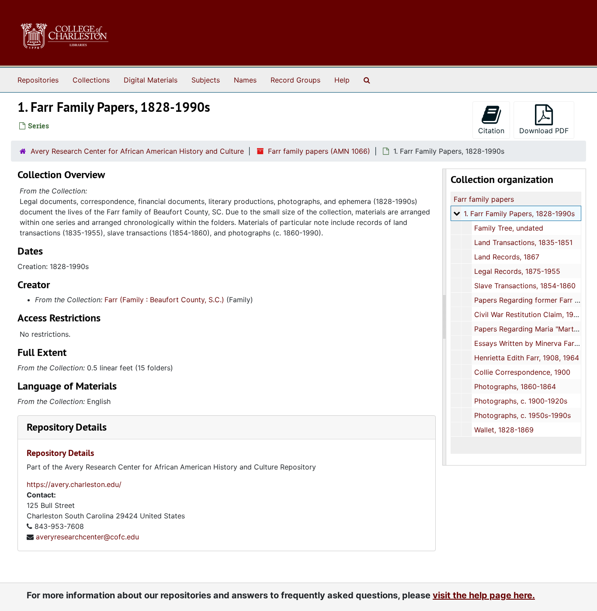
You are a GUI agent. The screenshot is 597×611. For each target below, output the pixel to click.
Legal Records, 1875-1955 (517, 271)
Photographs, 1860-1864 (515, 386)
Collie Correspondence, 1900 (522, 372)
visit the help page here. (484, 595)
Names (245, 80)
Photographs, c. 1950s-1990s (522, 415)
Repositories (38, 80)
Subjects (205, 80)
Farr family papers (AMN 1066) (319, 151)
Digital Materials (150, 80)
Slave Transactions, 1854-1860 (525, 285)
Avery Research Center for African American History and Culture (137, 151)
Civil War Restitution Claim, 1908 (528, 314)
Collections (91, 80)
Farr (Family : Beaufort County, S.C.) (164, 299)
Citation (491, 130)
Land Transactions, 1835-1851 (523, 242)
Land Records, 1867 (506, 256)
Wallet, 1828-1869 (504, 429)
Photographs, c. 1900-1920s (520, 401)
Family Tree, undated (508, 228)
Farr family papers (484, 199)
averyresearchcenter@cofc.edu (87, 536)
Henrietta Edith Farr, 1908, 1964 (526, 357)
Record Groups (295, 80)
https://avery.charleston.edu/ (74, 484)
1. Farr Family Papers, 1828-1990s (519, 213)
